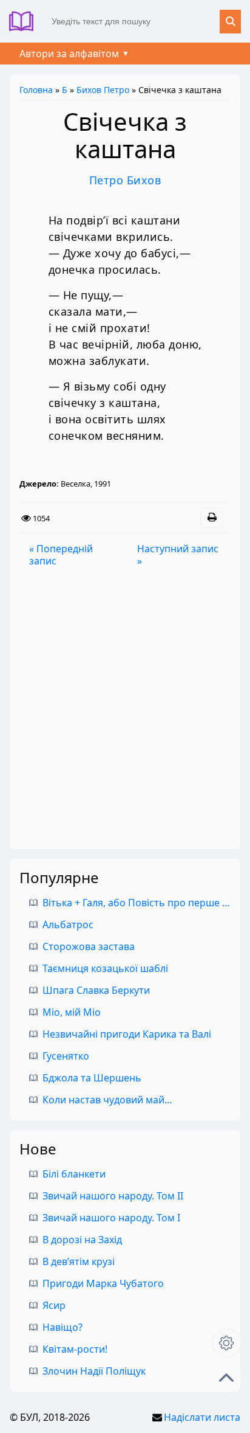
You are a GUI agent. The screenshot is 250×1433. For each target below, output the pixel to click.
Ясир (54, 1305)
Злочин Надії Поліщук (94, 1371)
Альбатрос (67, 924)
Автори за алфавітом (69, 53)
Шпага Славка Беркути (96, 990)
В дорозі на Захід (82, 1239)
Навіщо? (62, 1327)
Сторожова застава (88, 946)
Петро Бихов (125, 180)
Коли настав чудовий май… (107, 1099)
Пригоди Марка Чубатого (103, 1283)
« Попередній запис (61, 554)
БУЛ (25, 21)
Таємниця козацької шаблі (105, 968)
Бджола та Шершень (91, 1077)
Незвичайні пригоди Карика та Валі (126, 1034)
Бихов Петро (102, 89)
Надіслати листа (202, 1417)
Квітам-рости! (74, 1349)
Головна (36, 89)
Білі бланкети (74, 1174)
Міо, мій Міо (71, 1012)
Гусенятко (65, 1056)
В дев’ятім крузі (78, 1261)
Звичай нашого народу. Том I (111, 1217)
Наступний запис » (177, 554)
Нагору (226, 1377)
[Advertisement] (125, 708)
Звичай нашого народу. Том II (112, 1195)
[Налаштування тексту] (226, 1343)
